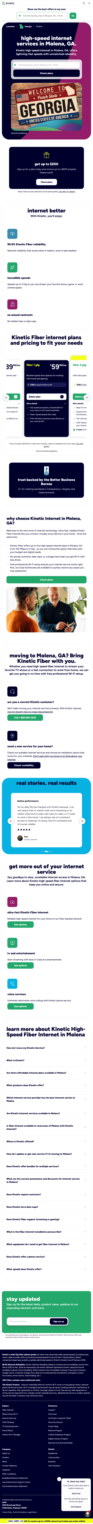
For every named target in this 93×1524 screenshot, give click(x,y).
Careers (5, 1457)
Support (51, 1410)
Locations (10, 26)
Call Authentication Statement (14, 1486)
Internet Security (9, 1418)
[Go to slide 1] (41, 851)
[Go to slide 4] (49, 851)
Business (51, 1461)
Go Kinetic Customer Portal (59, 1418)
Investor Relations (9, 1466)
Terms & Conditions (19, 133)
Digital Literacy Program (58, 1439)
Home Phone (7, 1430)
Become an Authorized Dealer (60, 1443)
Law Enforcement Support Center (16, 1482)
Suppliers (6, 1470)
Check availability (24, 765)
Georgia (28, 26)
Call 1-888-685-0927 (25, 717)
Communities (53, 1457)
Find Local (52, 1414)
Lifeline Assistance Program (59, 1435)
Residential (52, 1453)
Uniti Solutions (54, 1466)
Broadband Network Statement (15, 1478)
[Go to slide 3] (46, 851)
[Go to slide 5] (51, 851)
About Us (6, 1453)
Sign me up (58, 1321)
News (4, 1461)
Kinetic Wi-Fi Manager (11, 1435)
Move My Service (55, 1422)
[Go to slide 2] (43, 851)
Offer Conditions (9, 1474)
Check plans (46, 579)
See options (20, 924)
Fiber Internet (7, 1410)
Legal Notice (32, 1512)
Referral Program (55, 1430)
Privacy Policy (7, 1512)
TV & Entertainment (10, 1426)
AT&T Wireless (8, 1422)
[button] (87, 1514)
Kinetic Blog (53, 1426)
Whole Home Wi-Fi (10, 1414)
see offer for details (67, 192)
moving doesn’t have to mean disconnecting (30, 711)
